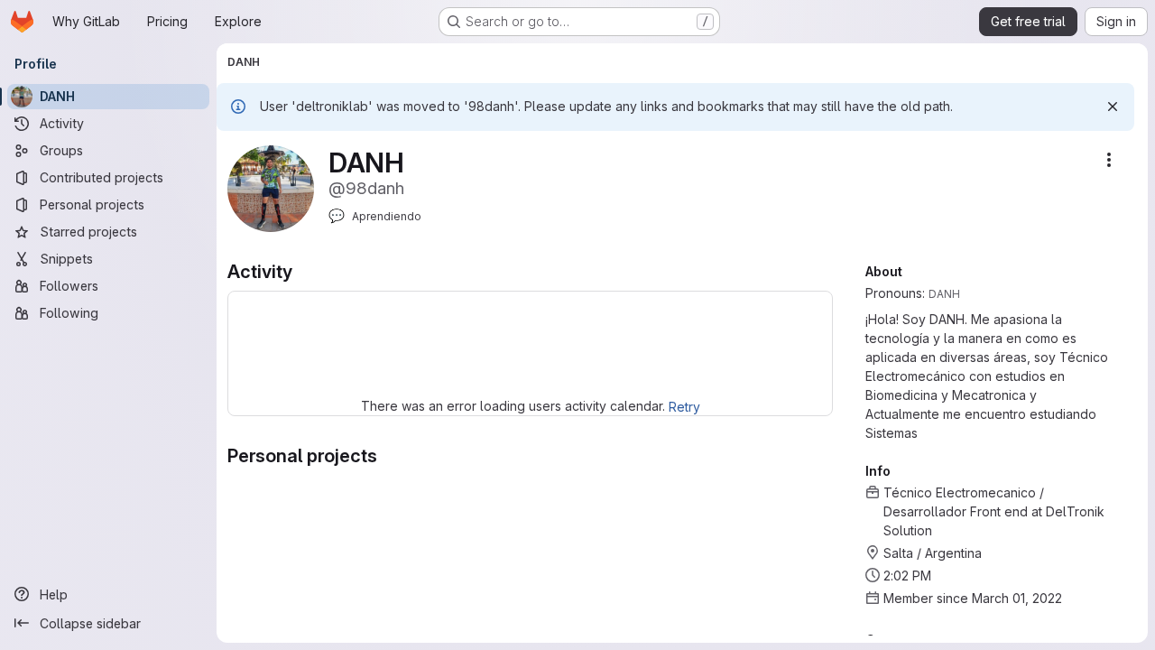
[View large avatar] (270, 187)
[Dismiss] (1112, 106)
